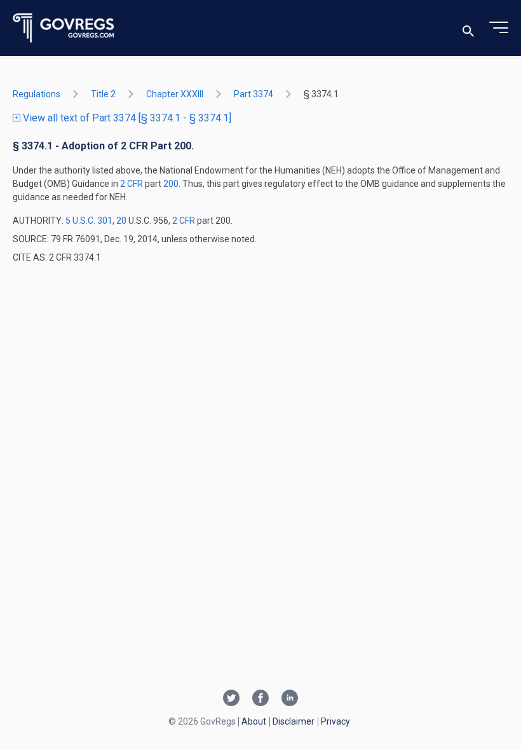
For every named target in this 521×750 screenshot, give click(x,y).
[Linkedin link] (289, 699)
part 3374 (253, 94)
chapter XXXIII (174, 94)
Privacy (335, 721)
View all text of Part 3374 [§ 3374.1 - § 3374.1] (125, 118)
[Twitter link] (231, 699)
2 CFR (132, 184)
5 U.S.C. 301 (88, 220)
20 (121, 220)
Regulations (36, 94)
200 (171, 184)
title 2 (103, 94)
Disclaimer (294, 721)
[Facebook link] (260, 699)
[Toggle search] (468, 28)
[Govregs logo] (64, 28)
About (253, 721)
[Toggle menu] (498, 28)
